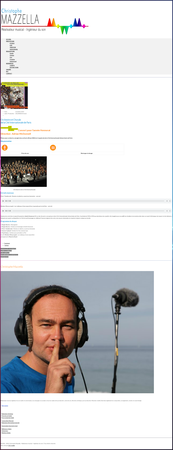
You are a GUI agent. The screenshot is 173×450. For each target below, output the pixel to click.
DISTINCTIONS (14, 67)
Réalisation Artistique (7, 414)
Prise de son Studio (7, 416)
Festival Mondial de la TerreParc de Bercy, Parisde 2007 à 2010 (8, 250)
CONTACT (9, 73)
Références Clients (6, 429)
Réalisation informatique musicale (10, 422)
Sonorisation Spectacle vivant (10, 426)
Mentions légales (6, 433)
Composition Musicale (8, 421)
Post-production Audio (8, 417)
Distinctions (5, 431)
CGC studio (11, 445)
